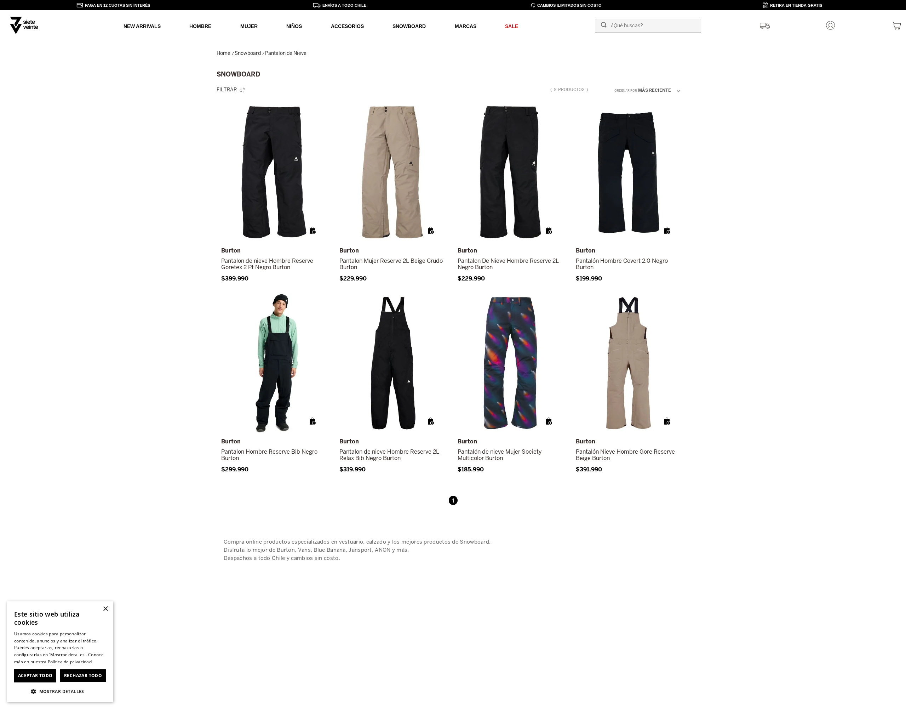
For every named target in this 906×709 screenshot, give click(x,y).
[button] (313, 230)
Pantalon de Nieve (285, 53)
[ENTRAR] (831, 26)
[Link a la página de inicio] (224, 53)
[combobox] (648, 26)
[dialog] (60, 651)
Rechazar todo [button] (83, 676)
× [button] (105, 609)
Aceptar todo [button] (35, 676)
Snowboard (248, 53)
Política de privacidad (70, 662)
